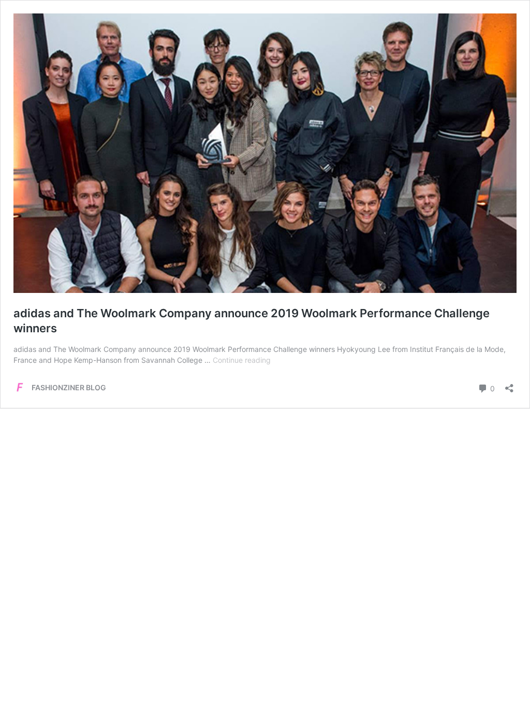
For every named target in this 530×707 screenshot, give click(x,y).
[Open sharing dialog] (509, 385)
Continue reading (242, 360)
